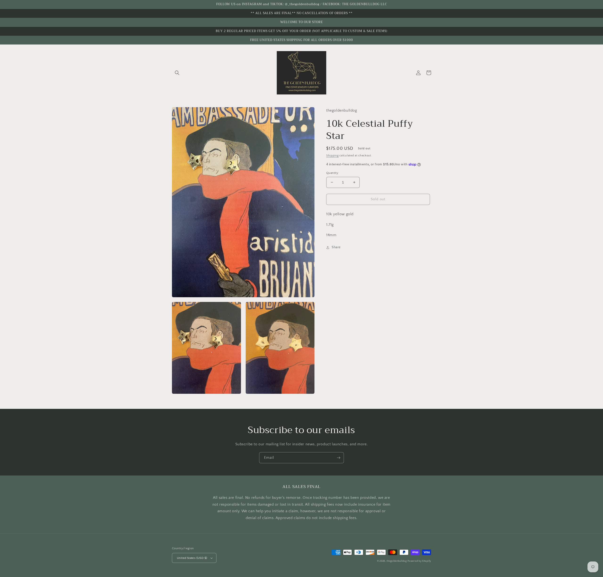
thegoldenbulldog (397, 561)
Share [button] (336, 247)
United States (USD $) (192, 558)
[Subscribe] (338, 457)
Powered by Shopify (419, 561)
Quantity (332, 173)
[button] (177, 73)
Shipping (332, 155)
